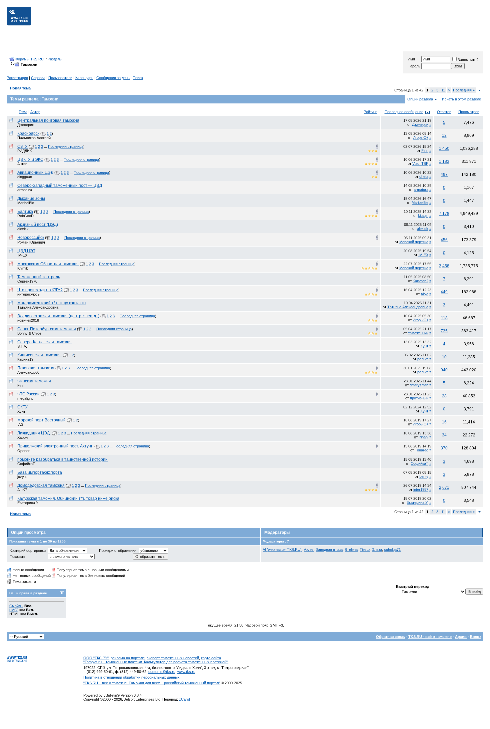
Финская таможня (34, 381)
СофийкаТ (26, 464)
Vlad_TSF (420, 163)
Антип (22, 164)
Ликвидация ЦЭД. (34, 433)
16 (444, 422)
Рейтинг (370, 112)
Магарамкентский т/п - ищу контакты (51, 303)
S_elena (351, 550)
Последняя (464, 90)
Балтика (25, 211)
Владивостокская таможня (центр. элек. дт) (58, 316)
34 (444, 435)
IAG (20, 424)
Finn (424, 150)
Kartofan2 (420, 281)
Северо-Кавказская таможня (44, 342)
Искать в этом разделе (461, 99)
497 (444, 174)
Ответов (444, 112)
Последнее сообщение (404, 112)
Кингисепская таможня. (39, 355)
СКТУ (22, 407)
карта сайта (211, 658)
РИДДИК (24, 151)
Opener (23, 451)
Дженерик (25, 125)
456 (444, 240)
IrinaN (423, 437)
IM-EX (22, 255)
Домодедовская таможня (41, 485)
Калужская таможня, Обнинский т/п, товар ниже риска (68, 498)
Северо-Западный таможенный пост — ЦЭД (59, 185)
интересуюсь (28, 294)
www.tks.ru (186, 672)
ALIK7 (22, 490)
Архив (461, 637)
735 (444, 331)
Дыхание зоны (31, 198)
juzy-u (22, 477)
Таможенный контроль (38, 277)
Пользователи (60, 78)
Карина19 (25, 359)
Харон (22, 437)
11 (443, 90)
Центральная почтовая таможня (48, 120)
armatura (24, 190)
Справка (38, 78)
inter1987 (420, 489)
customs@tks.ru (161, 672)
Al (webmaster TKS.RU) (282, 550)
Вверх (475, 637)
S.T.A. (22, 346)
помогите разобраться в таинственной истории (62, 459)
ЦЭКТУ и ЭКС (30, 159)
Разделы (55, 59)
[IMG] (13, 610)
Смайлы (16, 606)
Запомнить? (468, 60)
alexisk (23, 229)
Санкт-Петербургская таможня (46, 329)
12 (444, 135)
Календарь (84, 78)
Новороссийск (30, 237)
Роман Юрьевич (31, 242)
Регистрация (17, 78)
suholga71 (392, 550)
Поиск (138, 78)
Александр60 (28, 372)
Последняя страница (65, 146)
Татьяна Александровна (37, 307)
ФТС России (28, 394)
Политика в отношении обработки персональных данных (131, 677)
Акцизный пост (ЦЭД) (37, 224)
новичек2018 (28, 320)
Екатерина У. (28, 503)
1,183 (444, 161)
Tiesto (365, 550)
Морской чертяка (413, 242)
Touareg (421, 450)
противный (419, 398)
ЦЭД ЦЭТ (26, 251)
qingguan (24, 177)
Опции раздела (420, 99)
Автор (35, 112)
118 (444, 318)
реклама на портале (128, 658)
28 (444, 396)
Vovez (309, 550)
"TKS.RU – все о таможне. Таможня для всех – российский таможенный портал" (151, 683)
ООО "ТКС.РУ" (96, 658)
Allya (424, 294)
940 (444, 370)
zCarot (184, 699)
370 (444, 448)
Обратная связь (390, 637)
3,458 (444, 266)
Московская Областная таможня (48, 264)
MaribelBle (25, 203)
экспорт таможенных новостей (173, 658)
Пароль (414, 66)
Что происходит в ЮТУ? (40, 290)
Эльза (377, 550)
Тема (23, 112)
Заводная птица (329, 550)
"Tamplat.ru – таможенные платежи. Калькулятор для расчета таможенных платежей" (155, 662)
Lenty (423, 476)
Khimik (22, 268)
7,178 (444, 213)
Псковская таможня (35, 368)
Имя (411, 59)
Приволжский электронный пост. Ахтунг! (55, 446)
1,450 (444, 148)
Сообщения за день (113, 78)
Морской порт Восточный (41, 420)
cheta (423, 176)
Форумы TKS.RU (29, 59)
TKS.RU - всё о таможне (430, 637)
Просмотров (468, 112)
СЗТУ (22, 146)
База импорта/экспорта (39, 472)
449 (444, 292)
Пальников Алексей (34, 138)
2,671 (444, 487)
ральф (422, 359)
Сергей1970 (27, 281)
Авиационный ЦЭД (35, 172)
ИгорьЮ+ (420, 137)
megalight (25, 398)
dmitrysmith (419, 385)
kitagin (423, 216)
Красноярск (28, 133)
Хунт (424, 346)
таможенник (418, 333)
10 (444, 357)
